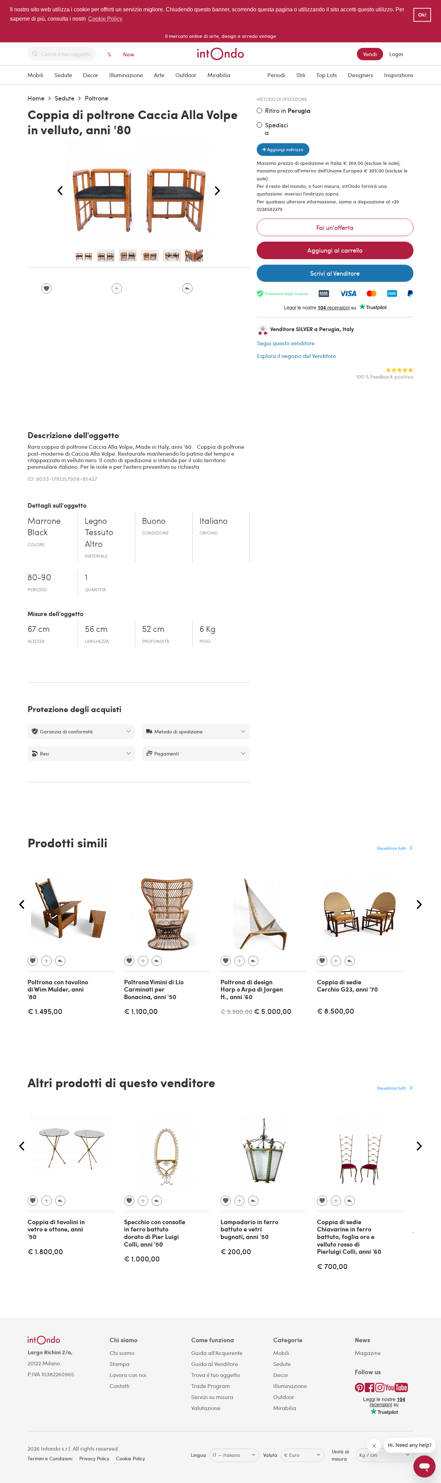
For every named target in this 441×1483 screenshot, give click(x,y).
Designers (360, 74)
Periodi (276, 74)
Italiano (213, 522)
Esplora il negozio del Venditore (296, 355)
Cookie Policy (130, 1458)
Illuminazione (126, 74)
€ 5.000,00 (272, 1011)
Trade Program (210, 1385)
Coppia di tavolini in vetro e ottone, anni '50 (56, 1229)
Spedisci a (276, 128)
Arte (159, 74)
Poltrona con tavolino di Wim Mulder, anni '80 (58, 989)
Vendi (370, 53)
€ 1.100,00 (141, 1011)
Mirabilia (218, 74)
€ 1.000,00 (142, 1258)
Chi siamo (122, 1352)
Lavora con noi (128, 1374)
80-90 (39, 578)
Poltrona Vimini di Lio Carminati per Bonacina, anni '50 (154, 989)
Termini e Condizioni (50, 1458)
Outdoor (185, 74)
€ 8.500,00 (335, 1011)
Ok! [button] (422, 15)
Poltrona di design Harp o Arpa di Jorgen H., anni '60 (251, 989)
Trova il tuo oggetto (215, 1374)
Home (36, 98)
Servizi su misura (212, 1396)
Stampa (120, 1363)
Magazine (368, 1352)
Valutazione (205, 1407)
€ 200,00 (235, 1251)
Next (217, 191)
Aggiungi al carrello (334, 250)
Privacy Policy (94, 1458)
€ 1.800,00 (45, 1251)
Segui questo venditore (286, 343)
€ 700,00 (332, 1266)
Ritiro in (287, 111)
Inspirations (398, 74)
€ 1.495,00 (45, 1011)
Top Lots (326, 74)
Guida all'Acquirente (217, 1352)
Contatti (120, 1385)
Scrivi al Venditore (335, 273)
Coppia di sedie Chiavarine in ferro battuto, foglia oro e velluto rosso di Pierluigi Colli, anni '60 (349, 1236)
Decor (90, 74)
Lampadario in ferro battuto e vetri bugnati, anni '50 (249, 1229)
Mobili (35, 74)
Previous (60, 191)
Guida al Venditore (214, 1363)
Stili (300, 74)
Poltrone (96, 98)
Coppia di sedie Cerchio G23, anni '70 (347, 985)
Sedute (63, 74)
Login (396, 53)
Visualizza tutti (391, 848)
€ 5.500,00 (236, 1011)
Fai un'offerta (334, 227)
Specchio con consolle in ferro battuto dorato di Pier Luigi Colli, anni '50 (154, 1233)
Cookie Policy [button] (105, 19)
